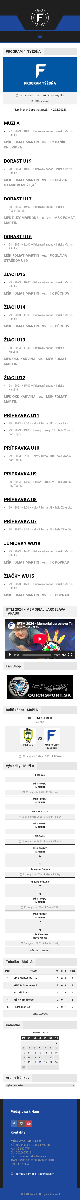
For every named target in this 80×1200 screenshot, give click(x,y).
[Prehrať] (10, 655)
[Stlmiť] (64, 655)
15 (51, 1052)
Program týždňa (56, 95)
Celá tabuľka (40, 1014)
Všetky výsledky (40, 950)
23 (56, 1057)
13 (40, 1052)
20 (40, 1057)
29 (51, 1062)
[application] (40, 639)
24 (23, 1062)
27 (40, 1062)
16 (56, 1052)
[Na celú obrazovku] (70, 655)
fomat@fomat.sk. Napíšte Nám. (35, 1173)
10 (23, 1052)
